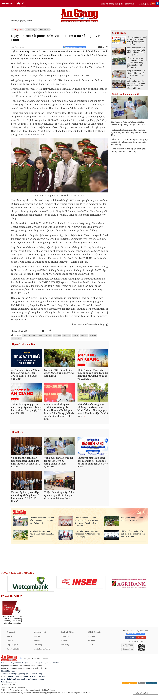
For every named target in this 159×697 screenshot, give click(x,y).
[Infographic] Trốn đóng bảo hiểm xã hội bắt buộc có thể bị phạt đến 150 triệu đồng (129, 132)
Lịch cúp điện (145, 3)
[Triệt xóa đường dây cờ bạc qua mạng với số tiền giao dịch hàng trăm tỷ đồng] (59, 480)
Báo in (141, 683)
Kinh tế (9, 636)
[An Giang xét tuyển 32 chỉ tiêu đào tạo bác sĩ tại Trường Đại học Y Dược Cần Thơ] (26, 358)
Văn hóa (37, 640)
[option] (30, 584)
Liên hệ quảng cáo (109, 3)
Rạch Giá (76, 335)
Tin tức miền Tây (13, 649)
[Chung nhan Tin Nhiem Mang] (32, 658)
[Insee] (79, 582)
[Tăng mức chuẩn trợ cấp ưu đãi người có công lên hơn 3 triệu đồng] (119, 74)
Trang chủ (17, 29)
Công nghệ (65, 636)
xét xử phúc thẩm (29, 335)
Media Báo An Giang (42, 649)
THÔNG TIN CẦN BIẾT (12, 596)
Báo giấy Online (128, 3)
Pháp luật (31, 29)
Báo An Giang (17, 339)
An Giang (93, 335)
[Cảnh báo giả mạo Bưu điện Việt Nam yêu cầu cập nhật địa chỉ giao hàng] (119, 40)
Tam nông (38, 645)
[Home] (18, 3)
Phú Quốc (84, 335)
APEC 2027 (67, 335)
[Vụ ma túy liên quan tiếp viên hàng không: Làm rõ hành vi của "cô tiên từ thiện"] (26, 480)
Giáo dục (37, 636)
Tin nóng (44, 29)
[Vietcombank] (30, 584)
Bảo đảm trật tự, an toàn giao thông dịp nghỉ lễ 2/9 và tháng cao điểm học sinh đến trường (129, 142)
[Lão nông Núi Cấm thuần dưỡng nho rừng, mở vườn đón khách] (59, 358)
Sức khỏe (91, 640)
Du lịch (90, 645)
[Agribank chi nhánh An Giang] (128, 583)
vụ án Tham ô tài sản (44, 335)
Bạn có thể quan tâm (24, 344)
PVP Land (57, 335)
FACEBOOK (131, 637)
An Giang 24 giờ (40, 632)
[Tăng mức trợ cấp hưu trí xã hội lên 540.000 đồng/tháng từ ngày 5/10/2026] (59, 446)
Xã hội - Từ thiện (94, 632)
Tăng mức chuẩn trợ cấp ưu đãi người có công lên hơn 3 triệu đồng (128, 150)
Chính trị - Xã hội (67, 632)
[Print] (102, 47)
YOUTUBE (141, 637)
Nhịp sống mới (12, 645)
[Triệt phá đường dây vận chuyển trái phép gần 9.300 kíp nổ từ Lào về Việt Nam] (119, 84)
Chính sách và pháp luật (125, 94)
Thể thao (64, 640)
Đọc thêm (17, 432)
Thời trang (65, 645)
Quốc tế (10, 640)
